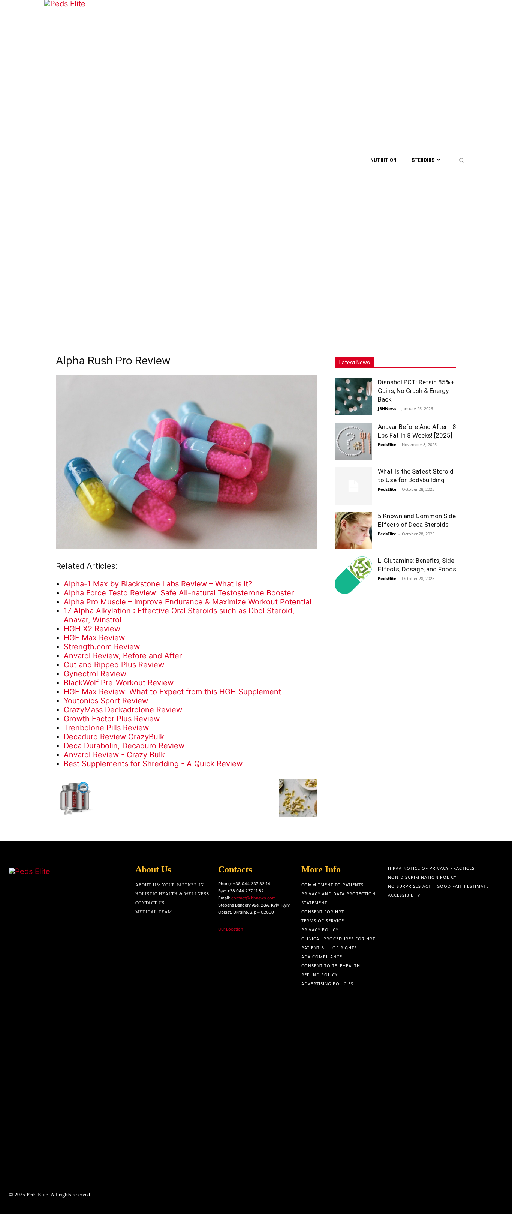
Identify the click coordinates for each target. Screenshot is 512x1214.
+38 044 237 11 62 (245, 890)
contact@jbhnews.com (253, 898)
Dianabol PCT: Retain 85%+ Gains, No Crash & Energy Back (416, 390)
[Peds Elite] (82, 160)
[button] (461, 160)
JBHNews (387, 408)
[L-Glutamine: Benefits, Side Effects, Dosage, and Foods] (353, 575)
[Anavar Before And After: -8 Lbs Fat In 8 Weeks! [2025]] (353, 441)
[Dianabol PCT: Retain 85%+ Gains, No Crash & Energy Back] (353, 396)
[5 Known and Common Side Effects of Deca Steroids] (353, 530)
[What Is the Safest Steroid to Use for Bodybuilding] (353, 486)
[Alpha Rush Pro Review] (186, 546)
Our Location (230, 929)
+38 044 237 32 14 (251, 883)
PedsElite (387, 444)
